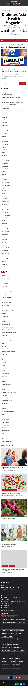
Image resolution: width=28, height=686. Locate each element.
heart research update (7, 340)
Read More (4, 78)
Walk (3, 436)
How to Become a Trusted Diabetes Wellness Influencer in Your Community (12, 103)
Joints (3, 370)
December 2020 (5, 231)
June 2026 (4, 117)
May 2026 (4, 119)
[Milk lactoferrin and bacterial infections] (14, 483)
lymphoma (4, 376)
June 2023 (4, 177)
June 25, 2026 (10, 470)
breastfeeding (5, 286)
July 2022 (4, 188)
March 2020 (5, 245)
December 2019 (5, 253)
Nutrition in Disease (6, 389)
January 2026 (5, 130)
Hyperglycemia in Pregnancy (8, 351)
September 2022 (6, 185)
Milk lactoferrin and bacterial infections (11, 97)
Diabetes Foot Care (6, 302)
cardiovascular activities (7, 291)
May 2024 (4, 152)
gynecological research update (9, 332)
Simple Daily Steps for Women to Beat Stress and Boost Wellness (13, 107)
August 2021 (5, 217)
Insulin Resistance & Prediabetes (9, 368)
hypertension (5, 354)
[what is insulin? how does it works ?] (14, 57)
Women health (5, 438)
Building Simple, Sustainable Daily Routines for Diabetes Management (12, 93)
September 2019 (6, 256)
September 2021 (6, 215)
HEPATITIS (4, 343)
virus (3, 433)
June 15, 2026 (18, 495)
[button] (2, 40)
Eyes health (4, 319)
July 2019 (4, 261)
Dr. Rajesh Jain (5, 69)
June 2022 (4, 190)
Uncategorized (5, 430)
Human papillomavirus (7, 348)
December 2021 (5, 207)
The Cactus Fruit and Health (8, 100)
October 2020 (5, 234)
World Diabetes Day (6, 441)
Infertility (4, 362)
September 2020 (6, 237)
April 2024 (4, 155)
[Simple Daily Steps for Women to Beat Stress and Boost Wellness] (14, 559)
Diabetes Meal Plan (6, 308)
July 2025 (4, 136)
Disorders (4, 313)
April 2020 (4, 242)
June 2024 (4, 149)
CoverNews (20, 682)
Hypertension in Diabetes (8, 357)
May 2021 (4, 226)
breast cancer (5, 283)
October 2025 (5, 133)
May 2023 (4, 179)
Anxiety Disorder (6, 278)
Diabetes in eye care (6, 305)
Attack (3, 280)
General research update (7, 327)
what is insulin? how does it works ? (10, 68)
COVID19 (4, 294)
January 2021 (5, 228)
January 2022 (5, 204)
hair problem (5, 335)
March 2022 (5, 198)
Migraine (4, 381)
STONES (4, 408)
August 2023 (5, 171)
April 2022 (4, 196)
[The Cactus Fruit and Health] (14, 508)
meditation (4, 378)
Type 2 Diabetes (5, 425)
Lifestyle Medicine (6, 373)
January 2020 (5, 250)
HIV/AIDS (4, 346)
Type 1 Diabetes (5, 419)
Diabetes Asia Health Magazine (14, 19)
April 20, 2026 (10, 546)
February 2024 (5, 160)
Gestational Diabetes (17, 64)
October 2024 (5, 144)
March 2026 (5, 125)
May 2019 (4, 266)
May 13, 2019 (12, 69)
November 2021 (5, 209)
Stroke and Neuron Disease (8, 411)
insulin (3, 365)
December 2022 (5, 182)
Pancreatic (4, 395)
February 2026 (5, 128)
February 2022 (5, 201)
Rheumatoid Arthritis (7, 400)
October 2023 (5, 166)
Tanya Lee (4, 470)
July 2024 (4, 147)
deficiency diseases (6, 297)
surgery (3, 414)
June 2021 (4, 223)
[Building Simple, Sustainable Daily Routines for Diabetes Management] (14, 457)
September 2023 (6, 168)
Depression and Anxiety (7, 299)
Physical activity (5, 397)
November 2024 (5, 141)
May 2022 (4, 193)
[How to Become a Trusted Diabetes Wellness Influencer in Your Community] (14, 532)
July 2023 (4, 174)
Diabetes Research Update (7, 64)
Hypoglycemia (5, 359)
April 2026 (4, 122)
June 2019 (4, 264)
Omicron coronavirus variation (9, 392)
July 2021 (4, 220)
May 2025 (4, 139)
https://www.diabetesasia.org (8, 610)
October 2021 (5, 212)
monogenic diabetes (6, 384)
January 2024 (5, 163)
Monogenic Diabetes (6, 387)
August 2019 (5, 258)
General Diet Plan (6, 324)
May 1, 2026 (18, 520)
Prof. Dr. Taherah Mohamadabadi (8, 495)
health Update (5, 338)
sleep (3, 406)
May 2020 (4, 239)
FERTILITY (4, 321)
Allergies (4, 275)
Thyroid (4, 417)
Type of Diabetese (6, 427)
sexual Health (5, 403)
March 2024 (5, 158)
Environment (5, 316)
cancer (3, 289)
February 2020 (5, 247)
